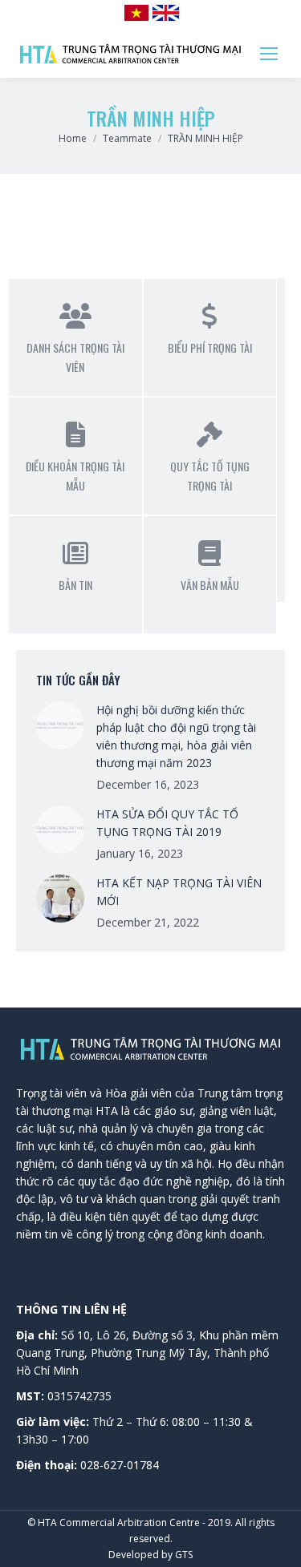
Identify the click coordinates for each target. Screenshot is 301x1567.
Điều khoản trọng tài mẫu (75, 476)
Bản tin (75, 584)
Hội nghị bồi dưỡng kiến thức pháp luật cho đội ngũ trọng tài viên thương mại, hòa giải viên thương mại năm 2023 (176, 736)
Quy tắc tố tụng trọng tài (210, 476)
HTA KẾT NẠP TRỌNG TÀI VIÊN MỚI (179, 891)
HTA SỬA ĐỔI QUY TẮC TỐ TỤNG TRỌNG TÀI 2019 (167, 822)
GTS (184, 1554)
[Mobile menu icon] (269, 54)
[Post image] (60, 725)
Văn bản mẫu (210, 584)
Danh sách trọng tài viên (75, 357)
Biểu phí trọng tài (210, 347)
